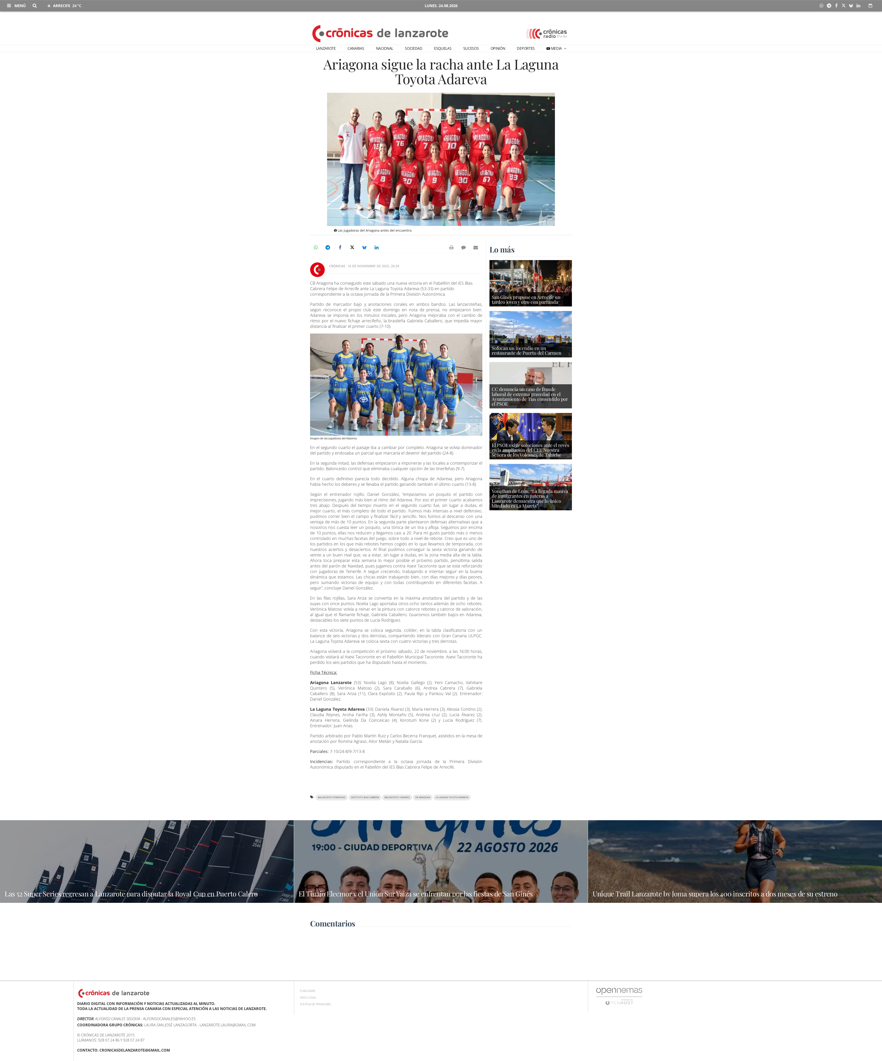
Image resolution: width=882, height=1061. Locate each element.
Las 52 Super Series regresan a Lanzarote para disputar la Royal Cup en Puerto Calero (131, 893)
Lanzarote (326, 48)
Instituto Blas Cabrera (365, 797)
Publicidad (307, 991)
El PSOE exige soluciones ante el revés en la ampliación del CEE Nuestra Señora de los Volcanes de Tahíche (530, 450)
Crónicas (337, 266)
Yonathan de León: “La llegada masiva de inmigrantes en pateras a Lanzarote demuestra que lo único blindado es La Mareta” (530, 498)
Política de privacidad (315, 1004)
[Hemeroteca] (870, 5)
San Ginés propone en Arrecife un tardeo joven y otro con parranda (526, 299)
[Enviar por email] (475, 247)
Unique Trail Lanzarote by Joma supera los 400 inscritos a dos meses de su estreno (715, 893)
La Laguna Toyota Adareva (452, 797)
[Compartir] (822, 5)
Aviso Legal (308, 997)
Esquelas (442, 48)
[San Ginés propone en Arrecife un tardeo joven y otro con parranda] (530, 283)
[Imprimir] (451, 247)
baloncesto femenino (331, 797)
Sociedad (413, 48)
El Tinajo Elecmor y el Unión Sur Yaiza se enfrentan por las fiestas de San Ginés (416, 893)
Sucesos (471, 48)
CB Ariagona (422, 797)
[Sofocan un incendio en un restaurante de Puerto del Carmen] (530, 334)
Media (556, 48)
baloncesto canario (397, 797)
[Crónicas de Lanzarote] (380, 33)
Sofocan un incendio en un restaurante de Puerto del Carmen (526, 350)
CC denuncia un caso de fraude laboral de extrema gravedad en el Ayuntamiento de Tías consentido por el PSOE (530, 396)
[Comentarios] (463, 247)
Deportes (525, 48)
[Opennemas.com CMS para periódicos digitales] (619, 996)
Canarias (356, 48)
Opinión (498, 48)
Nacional (384, 48)
